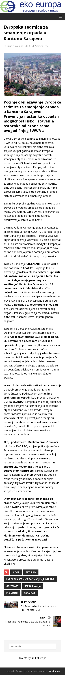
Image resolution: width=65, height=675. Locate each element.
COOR (16, 572)
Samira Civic (41, 46)
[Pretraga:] (32, 646)
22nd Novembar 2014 (18, 46)
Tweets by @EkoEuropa (32, 658)
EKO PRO (31, 572)
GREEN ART (12, 586)
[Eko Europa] (32, 11)
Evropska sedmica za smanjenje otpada (30, 579)
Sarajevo (29, 593)
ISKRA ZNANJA (33, 586)
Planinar (12, 593)
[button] (60, 16)
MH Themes (54, 671)
